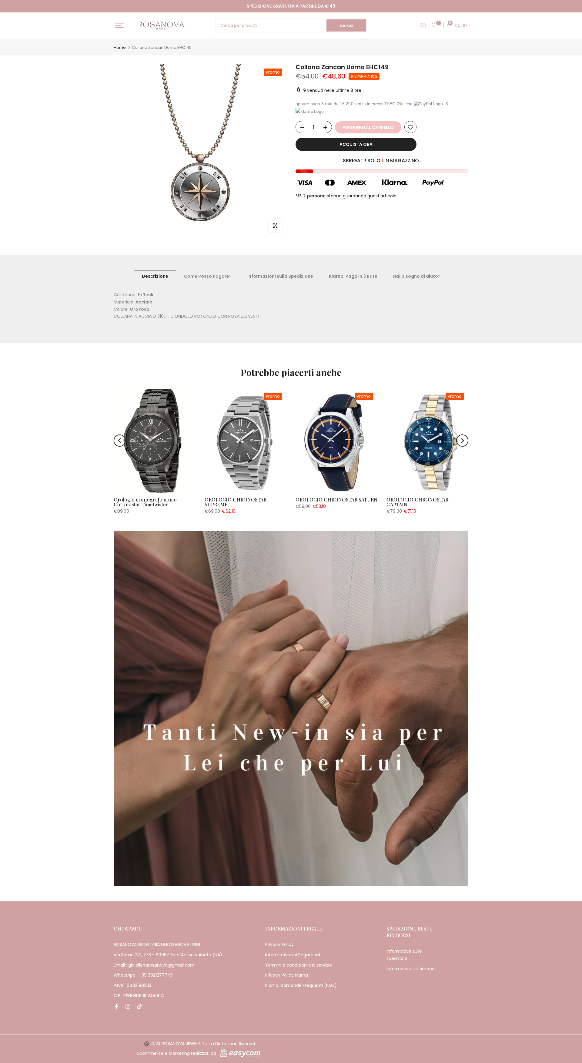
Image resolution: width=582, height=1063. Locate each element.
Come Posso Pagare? (208, 276)
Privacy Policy (279, 944)
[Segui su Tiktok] (139, 1006)
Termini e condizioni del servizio (298, 965)
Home (120, 47)
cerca (346, 25)
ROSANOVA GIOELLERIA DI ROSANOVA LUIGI (157, 944)
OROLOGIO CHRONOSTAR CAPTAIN (417, 502)
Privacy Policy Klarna (286, 975)
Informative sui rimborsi (411, 969)
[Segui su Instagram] (128, 1006)
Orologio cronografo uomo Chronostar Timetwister (145, 502)
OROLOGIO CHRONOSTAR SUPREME (235, 502)
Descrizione (155, 276)
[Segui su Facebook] (116, 1006)
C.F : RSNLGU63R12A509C (139, 996)
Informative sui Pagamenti (293, 955)
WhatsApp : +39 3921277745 (143, 975)
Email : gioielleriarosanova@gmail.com (154, 965)
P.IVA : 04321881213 (132, 985)
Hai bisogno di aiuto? (416, 276)
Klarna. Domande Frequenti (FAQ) (301, 985)
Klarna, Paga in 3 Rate (353, 276)
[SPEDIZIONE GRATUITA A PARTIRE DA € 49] (291, 6)
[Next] (462, 440)
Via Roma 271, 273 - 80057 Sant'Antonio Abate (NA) (168, 955)
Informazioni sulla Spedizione (280, 276)
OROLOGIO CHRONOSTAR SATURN (336, 499)
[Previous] (120, 440)
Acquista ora (356, 145)
